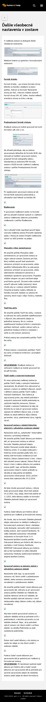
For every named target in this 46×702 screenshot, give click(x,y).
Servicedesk (28, 693)
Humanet (17, 693)
